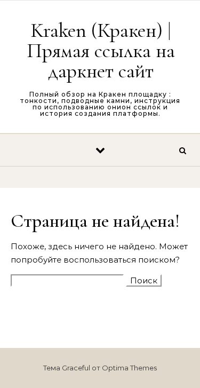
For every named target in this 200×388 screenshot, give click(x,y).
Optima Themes (129, 367)
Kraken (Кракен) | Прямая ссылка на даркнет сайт (101, 50)
